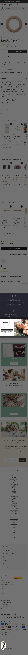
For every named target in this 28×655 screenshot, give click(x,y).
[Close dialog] (27, 319)
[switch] (3, 648)
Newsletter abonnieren (7, 329)
